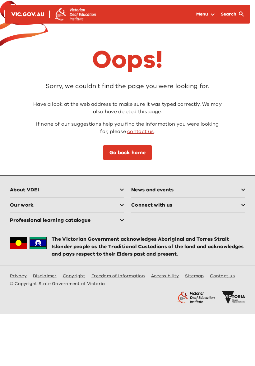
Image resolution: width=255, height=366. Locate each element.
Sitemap (194, 276)
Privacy (18, 276)
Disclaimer (45, 276)
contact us (140, 131)
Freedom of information (118, 276)
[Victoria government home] (233, 297)
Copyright (74, 276)
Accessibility (165, 276)
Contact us (222, 276)
